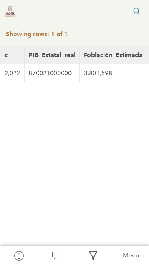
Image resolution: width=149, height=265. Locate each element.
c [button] (6, 55)
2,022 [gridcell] (12, 73)
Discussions (56, 255)
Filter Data (93, 255)
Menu (131, 255)
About (18, 255)
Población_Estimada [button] (113, 55)
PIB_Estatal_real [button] (52, 55)
